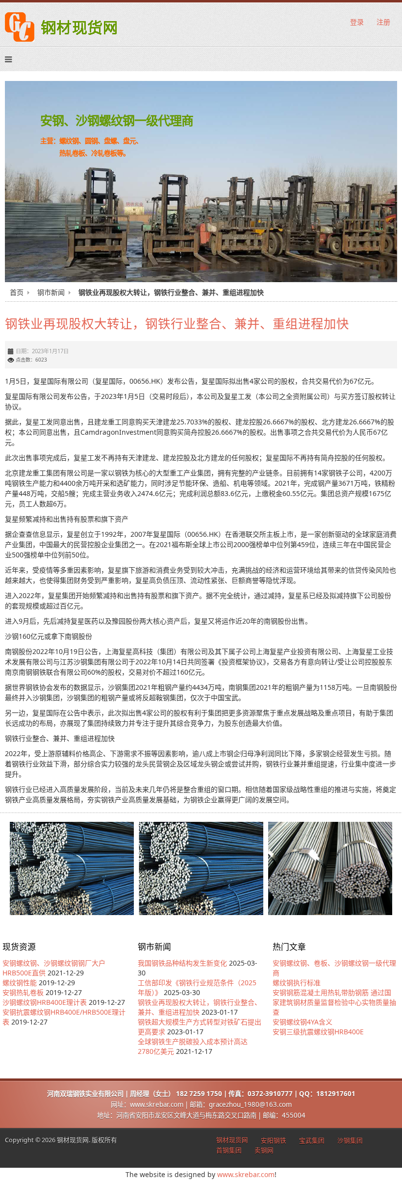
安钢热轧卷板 (23, 992)
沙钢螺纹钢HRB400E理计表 (44, 1002)
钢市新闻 (51, 292)
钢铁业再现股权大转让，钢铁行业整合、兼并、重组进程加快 (177, 323)
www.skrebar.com (246, 1174)
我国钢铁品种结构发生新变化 (182, 963)
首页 (17, 292)
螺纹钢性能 (19, 982)
